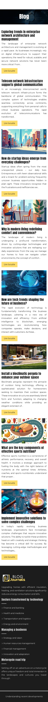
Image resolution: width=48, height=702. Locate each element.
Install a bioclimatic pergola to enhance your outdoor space (21, 375)
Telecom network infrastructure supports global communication (22, 83)
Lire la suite (9, 71)
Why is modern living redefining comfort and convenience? (21, 231)
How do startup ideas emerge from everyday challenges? (23, 160)
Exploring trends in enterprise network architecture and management (20, 35)
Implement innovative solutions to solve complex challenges (23, 520)
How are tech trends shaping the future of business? (22, 301)
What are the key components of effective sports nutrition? (22, 449)
